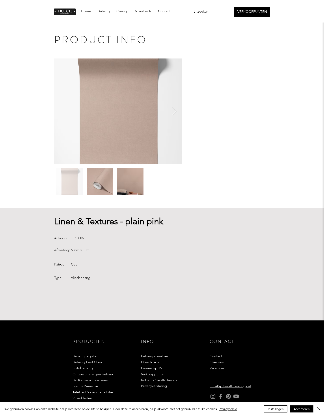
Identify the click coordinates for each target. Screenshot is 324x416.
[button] (103, 11)
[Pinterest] (228, 396)
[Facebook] (220, 396)
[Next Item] (174, 111)
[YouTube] (236, 396)
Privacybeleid (228, 409)
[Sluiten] (318, 408)
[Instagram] (213, 396)
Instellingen (276, 409)
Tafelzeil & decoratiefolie (93, 392)
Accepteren (302, 409)
